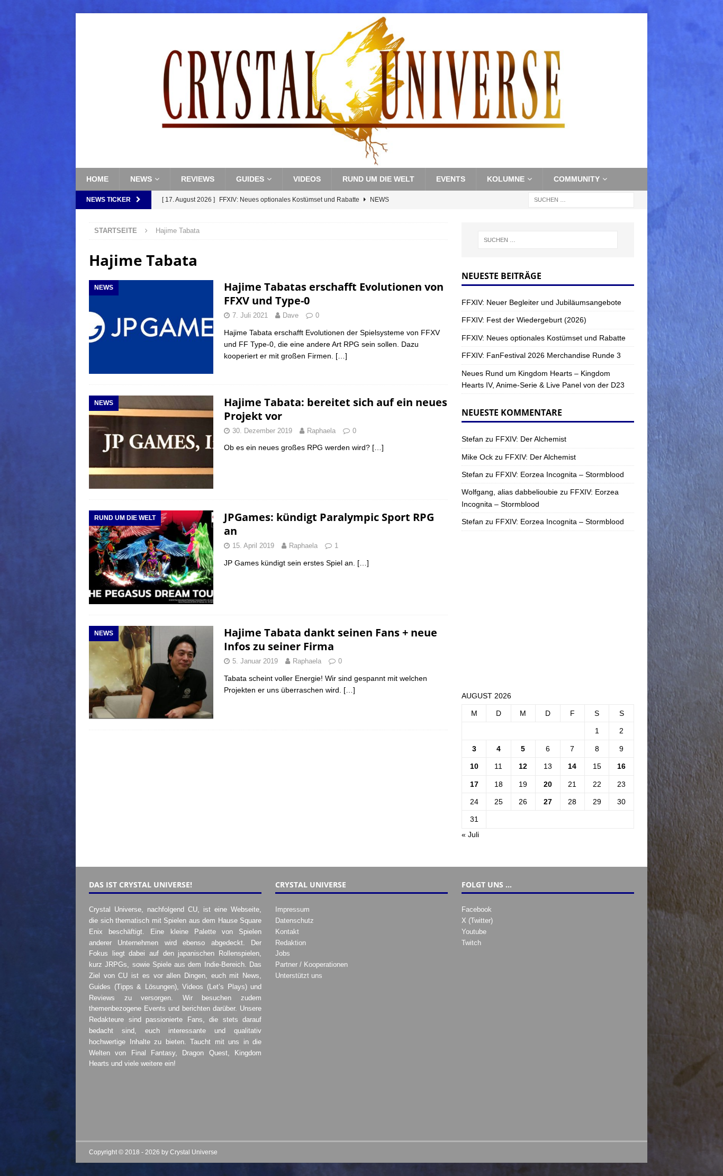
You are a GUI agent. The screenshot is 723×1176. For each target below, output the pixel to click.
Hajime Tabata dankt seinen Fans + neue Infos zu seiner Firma (330, 639)
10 (474, 766)
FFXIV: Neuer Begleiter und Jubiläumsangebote (541, 302)
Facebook (477, 909)
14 (572, 766)
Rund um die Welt (378, 179)
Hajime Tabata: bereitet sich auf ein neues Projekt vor (335, 409)
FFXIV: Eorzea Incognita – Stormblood (559, 474)
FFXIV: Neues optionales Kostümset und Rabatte (544, 338)
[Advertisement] (548, 610)
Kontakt (287, 932)
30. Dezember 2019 (262, 431)
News (141, 179)
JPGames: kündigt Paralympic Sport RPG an (329, 524)
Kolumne (506, 179)
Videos (307, 179)
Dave (291, 315)
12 (523, 766)
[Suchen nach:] (581, 199)
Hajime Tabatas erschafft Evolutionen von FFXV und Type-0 (334, 294)
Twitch (471, 943)
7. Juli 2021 (250, 315)
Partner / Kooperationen (311, 964)
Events (450, 179)
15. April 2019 (253, 546)
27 (548, 801)
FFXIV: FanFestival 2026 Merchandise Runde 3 (541, 355)
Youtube (474, 932)
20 (548, 784)
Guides (250, 179)
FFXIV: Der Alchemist (530, 439)
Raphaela (321, 431)
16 (621, 766)
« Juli (470, 834)
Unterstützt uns (298, 976)
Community (577, 179)
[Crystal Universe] (361, 162)
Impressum (292, 909)
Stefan (472, 439)
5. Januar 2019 (255, 661)
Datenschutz (294, 920)
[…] (341, 356)
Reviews (197, 179)
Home (97, 179)
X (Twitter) (477, 920)
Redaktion (290, 943)
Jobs (282, 953)
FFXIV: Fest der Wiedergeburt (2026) (524, 320)
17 (474, 784)
